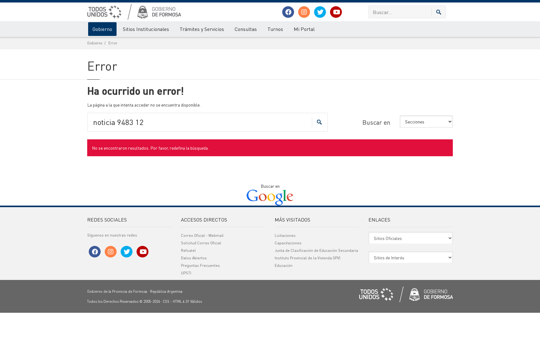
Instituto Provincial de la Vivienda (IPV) (307, 258)
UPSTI (186, 273)
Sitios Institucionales (146, 29)
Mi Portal (304, 29)
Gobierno (102, 29)
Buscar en (376, 122)
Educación (283, 265)
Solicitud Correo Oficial (201, 243)
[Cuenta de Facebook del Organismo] (288, 12)
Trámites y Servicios (202, 29)
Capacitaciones (288, 243)
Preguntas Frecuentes (200, 265)
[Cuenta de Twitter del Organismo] (320, 12)
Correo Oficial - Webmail (202, 235)
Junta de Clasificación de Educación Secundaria (316, 250)
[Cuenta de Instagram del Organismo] (304, 12)
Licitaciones (285, 235)
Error (113, 43)
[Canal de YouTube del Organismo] (336, 12)
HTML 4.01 (181, 301)
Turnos (275, 29)
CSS (166, 301)
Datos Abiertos (194, 258)
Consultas (246, 29)
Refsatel (188, 250)
